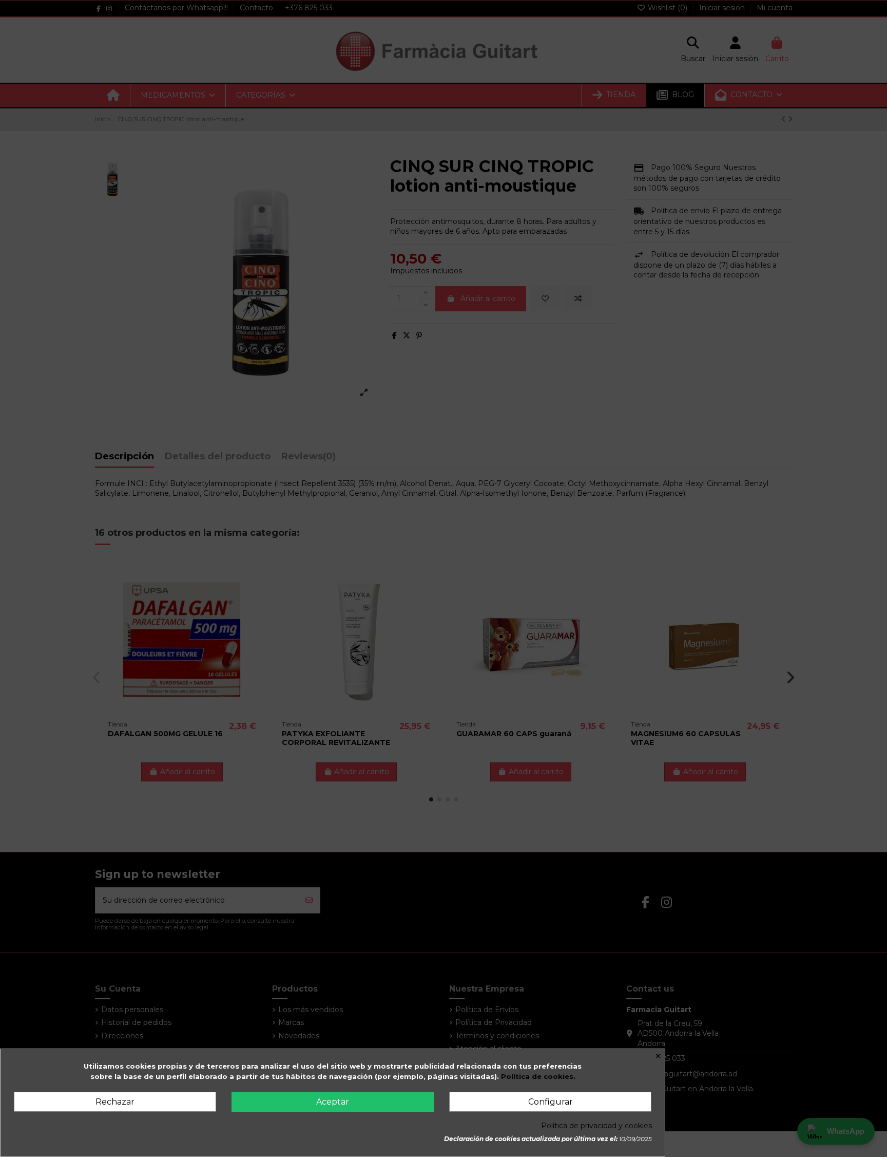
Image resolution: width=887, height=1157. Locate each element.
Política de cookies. (538, 1076)
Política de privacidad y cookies (596, 1125)
